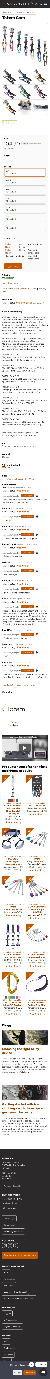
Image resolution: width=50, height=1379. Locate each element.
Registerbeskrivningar (12, 1326)
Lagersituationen (10, 283)
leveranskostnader (35, 143)
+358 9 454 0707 (14, 1199)
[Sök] (32, 4)
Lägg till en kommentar (26, 685)
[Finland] (46, 4)
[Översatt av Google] (11, 495)
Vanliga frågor (9, 1218)
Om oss (7, 1361)
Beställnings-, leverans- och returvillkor (19, 1298)
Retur (6, 1272)
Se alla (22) (8, 685)
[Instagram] (10, 1245)
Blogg (6, 1341)
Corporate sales (10, 1225)
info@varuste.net (10, 1203)
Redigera (17, 1372)
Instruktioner (9, 1285)
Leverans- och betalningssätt (15, 1292)
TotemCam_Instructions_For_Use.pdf (19, 479)
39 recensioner (36, 303)
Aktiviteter (8, 12)
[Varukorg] (41, 4)
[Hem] (19, 4)
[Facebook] (4, 1245)
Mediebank (8, 1354)
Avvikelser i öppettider (12, 1186)
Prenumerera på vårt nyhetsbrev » (20, 1255)
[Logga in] (36, 3)
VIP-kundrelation (10, 1320)
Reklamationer (9, 1279)
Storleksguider (10, 1348)
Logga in (7, 1313)
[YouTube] (15, 1245)
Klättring (20, 12)
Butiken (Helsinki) (8, 245)
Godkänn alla (29, 1372)
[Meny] (3, 4)
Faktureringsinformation (13, 1231)
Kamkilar (31, 12)
